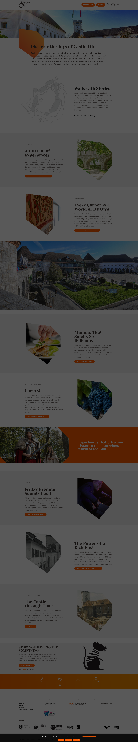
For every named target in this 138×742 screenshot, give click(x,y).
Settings (61, 739)
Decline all (76, 739)
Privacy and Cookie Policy (89, 736)
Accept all (68, 739)
